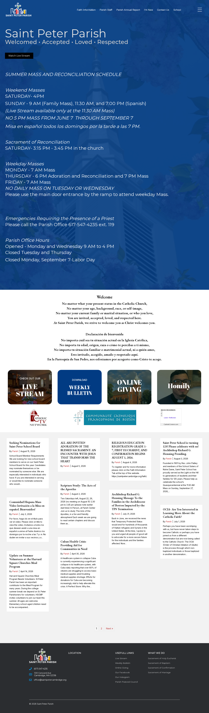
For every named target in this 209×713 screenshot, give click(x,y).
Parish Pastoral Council (126, 682)
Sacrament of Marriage (159, 672)
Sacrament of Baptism (159, 663)
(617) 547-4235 (40, 668)
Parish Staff (106, 9)
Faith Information (86, 9)
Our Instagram (122, 677)
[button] (199, 9)
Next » (109, 628)
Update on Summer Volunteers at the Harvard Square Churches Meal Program (25, 561)
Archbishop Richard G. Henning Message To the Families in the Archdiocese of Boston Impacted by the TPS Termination (128, 501)
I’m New (148, 9)
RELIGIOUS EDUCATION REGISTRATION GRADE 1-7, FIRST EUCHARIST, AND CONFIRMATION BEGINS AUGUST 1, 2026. (129, 450)
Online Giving (121, 667)
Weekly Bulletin (122, 663)
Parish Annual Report (128, 9)
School (177, 9)
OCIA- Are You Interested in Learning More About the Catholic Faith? (180, 513)
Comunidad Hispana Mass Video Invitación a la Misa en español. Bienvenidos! (27, 505)
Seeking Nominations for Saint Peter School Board (24, 444)
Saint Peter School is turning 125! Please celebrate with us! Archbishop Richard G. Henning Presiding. (181, 448)
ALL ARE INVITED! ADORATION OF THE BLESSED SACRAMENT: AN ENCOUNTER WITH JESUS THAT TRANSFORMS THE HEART (78, 452)
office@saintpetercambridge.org (50, 680)
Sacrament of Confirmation (161, 667)
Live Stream (121, 658)
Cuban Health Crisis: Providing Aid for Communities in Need (74, 545)
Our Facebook (122, 672)
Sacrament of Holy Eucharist (162, 658)
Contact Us (163, 9)
